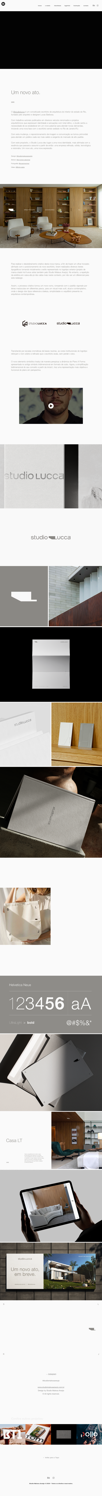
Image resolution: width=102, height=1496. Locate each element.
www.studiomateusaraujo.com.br (51, 1387)
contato (85, 5)
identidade (57, 5)
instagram (52, 1374)
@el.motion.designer (23, 160)
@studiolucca (19, 112)
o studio (47, 5)
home (40, 5)
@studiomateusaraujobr (24, 156)
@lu (24, 163)
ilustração (77, 5)
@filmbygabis (20, 167)
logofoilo (67, 5)
